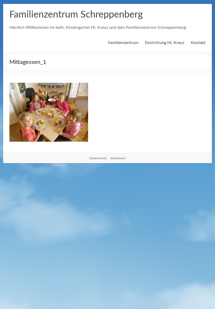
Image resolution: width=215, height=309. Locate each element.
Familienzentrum (123, 43)
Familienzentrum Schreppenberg (76, 14)
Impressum (117, 158)
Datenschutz (98, 158)
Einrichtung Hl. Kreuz (164, 43)
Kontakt (198, 43)
